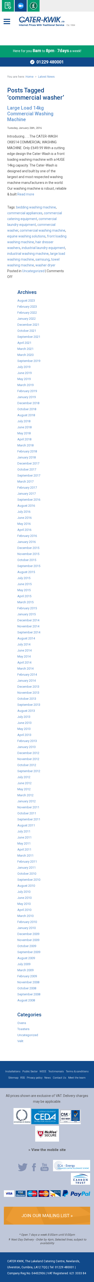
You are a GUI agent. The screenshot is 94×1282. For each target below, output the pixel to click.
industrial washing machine (28, 254)
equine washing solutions (26, 236)
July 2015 (23, 578)
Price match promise (33, 6)
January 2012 (26, 801)
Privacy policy (34, 1077)
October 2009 (26, 946)
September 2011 (28, 819)
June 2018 (24, 427)
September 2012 (28, 771)
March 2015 (25, 602)
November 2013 (28, 692)
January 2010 (26, 928)
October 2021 (26, 331)
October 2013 (26, 698)
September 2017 (28, 475)
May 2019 (24, 379)
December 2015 (28, 548)
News (47, 1077)
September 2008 (28, 994)
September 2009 (28, 952)
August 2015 (26, 572)
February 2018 (27, 451)
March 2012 (25, 795)
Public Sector (30, 1071)
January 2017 (26, 493)
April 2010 (24, 910)
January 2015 (26, 614)
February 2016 (27, 536)
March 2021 (25, 349)
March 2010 (25, 916)
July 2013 (23, 717)
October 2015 (26, 560)
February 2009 (27, 976)
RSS (22, 1077)
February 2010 (27, 922)
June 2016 (24, 518)
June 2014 (24, 650)
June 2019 (24, 373)
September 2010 (28, 879)
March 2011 (25, 855)
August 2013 (26, 711)
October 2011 (26, 813)
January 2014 (26, 680)
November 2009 (28, 940)
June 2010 (24, 898)
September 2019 (28, 361)
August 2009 (26, 958)
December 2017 (28, 463)
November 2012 (28, 759)
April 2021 (24, 343)
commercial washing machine (42, 230)
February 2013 (27, 741)
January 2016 (26, 542)
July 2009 (23, 964)
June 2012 (24, 783)
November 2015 (28, 554)
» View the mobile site (47, 1150)
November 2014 (28, 626)
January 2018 (26, 457)
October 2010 (26, 873)
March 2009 (25, 970)
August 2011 (26, 825)
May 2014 (24, 656)
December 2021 (28, 324)
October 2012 (26, 765)
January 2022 (26, 318)
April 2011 (24, 849)
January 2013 (26, 747)
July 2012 (23, 777)
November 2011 (28, 807)
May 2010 (24, 904)
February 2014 (27, 674)
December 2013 (28, 686)
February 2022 (27, 312)
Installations (12, 1071)
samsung (42, 259)
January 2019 (26, 397)
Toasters (23, 1029)
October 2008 (26, 988)
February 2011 (27, 861)
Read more (25, 194)
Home (30, 76)
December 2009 (28, 934)
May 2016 (24, 524)
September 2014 (28, 632)
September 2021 (28, 337)
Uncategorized (33, 271)
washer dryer (45, 265)
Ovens (21, 1023)
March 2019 (25, 385)
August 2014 (26, 638)
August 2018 (26, 415)
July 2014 (23, 644)
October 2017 (26, 469)
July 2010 (23, 892)
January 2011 (26, 867)
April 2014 (24, 662)
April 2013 (24, 735)
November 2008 (28, 982)
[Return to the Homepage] (47, 21)
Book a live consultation (21, 6)
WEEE (43, 1071)
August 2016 (26, 505)
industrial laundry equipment (43, 248)
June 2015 (24, 584)
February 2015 (27, 608)
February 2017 (27, 487)
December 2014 (28, 620)
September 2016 (28, 499)
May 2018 (24, 433)
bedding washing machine (36, 207)
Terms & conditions (77, 1071)
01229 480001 (50, 61)
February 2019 (27, 391)
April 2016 (24, 530)
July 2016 (23, 511)
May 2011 (24, 843)
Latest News (46, 76)
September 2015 (28, 566)
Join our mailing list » (47, 1215)
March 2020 (25, 355)
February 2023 (27, 306)
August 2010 (26, 885)
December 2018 (28, 403)
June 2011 (24, 837)
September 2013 (28, 705)
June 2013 (24, 723)
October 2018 (26, 409)
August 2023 (26, 300)
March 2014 (25, 668)
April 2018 (24, 439)
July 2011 (23, 831)
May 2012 (24, 789)
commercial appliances (24, 213)
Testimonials (56, 1071)
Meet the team (77, 1077)
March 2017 (25, 481)
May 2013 (24, 729)
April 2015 (24, 596)
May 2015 (24, 590)
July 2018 (23, 421)
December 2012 (28, 753)
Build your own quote (8, 6)
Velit (20, 1041)
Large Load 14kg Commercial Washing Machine (30, 113)
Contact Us (59, 1077)
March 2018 (25, 445)
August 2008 (26, 1000)
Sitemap (13, 1077)
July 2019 (23, 367)
